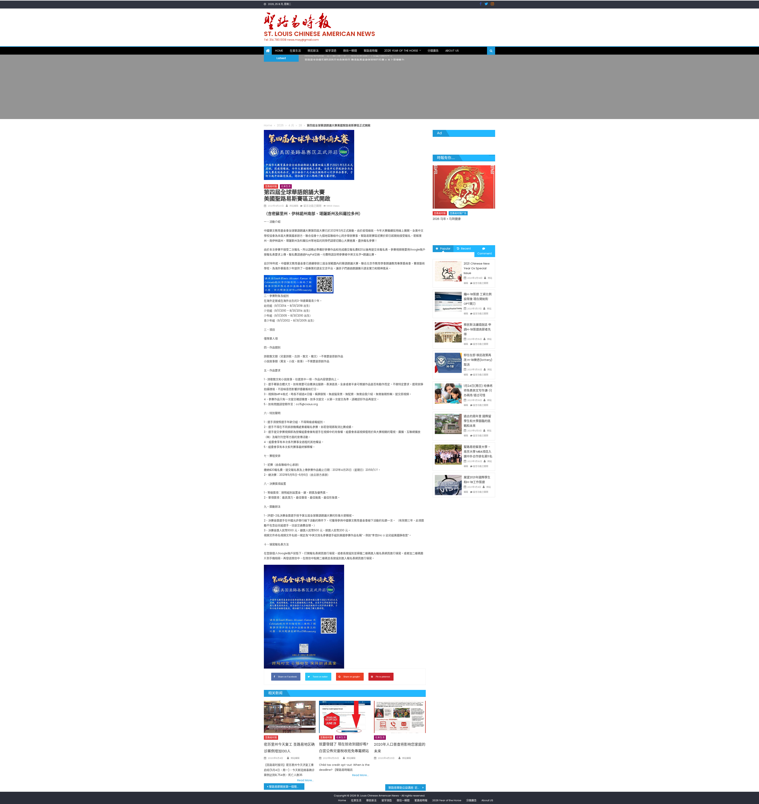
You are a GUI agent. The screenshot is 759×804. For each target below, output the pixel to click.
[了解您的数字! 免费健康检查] (464, 186)
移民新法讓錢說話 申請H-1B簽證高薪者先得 (477, 329)
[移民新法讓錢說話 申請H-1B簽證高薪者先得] (448, 332)
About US (452, 51)
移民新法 (313, 51)
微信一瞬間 (350, 51)
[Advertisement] (379, 91)
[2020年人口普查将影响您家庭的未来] (400, 717)
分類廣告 (433, 51)
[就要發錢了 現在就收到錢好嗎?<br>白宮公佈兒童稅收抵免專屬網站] (345, 717)
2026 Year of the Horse (401, 51)
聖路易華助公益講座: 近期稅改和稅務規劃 (407, 788)
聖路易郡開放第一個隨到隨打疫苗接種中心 (286, 787)
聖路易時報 (371, 51)
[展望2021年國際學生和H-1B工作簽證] (448, 485)
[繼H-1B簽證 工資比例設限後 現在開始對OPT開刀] (448, 302)
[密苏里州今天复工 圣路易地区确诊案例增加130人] (290, 717)
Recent (466, 249)
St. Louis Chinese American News (319, 33)
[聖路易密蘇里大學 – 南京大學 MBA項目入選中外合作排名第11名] (448, 454)
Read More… (305, 780)
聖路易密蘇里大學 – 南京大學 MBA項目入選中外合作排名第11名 (478, 451)
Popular (445, 249)
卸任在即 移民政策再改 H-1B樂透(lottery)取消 (478, 360)
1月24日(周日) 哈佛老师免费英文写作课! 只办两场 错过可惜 (478, 390)
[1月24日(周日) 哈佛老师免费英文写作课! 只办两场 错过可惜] (448, 393)
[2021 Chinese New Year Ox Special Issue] (448, 271)
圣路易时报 (271, 186)
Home (279, 51)
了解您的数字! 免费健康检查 (451, 218)
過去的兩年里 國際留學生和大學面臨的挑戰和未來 (477, 421)
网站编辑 (294, 205)
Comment (484, 253)
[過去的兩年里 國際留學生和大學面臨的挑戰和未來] (448, 424)
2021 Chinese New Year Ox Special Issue (477, 268)
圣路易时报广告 (458, 212)
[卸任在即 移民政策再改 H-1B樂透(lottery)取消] (448, 363)
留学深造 (330, 51)
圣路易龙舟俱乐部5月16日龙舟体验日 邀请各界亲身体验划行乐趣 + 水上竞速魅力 (354, 58)
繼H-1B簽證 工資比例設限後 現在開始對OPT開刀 (478, 299)
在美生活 (295, 51)
